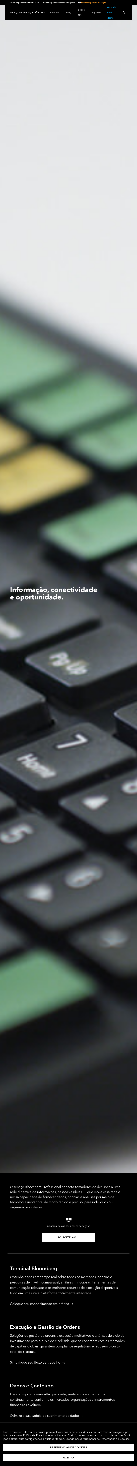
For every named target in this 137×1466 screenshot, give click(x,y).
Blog (68, 12)
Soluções (54, 12)
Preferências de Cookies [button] (68, 1447)
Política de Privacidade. (36, 1435)
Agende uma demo (111, 12)
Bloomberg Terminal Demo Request (59, 3)
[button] (25, 3)
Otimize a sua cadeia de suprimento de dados (45, 1416)
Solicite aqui (68, 1237)
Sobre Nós (81, 12)
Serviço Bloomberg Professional (28, 12)
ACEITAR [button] (68, 1457)
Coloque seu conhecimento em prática (39, 1304)
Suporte (96, 12)
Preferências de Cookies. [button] (115, 1439)
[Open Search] (123, 12)
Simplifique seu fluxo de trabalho (35, 1362)
